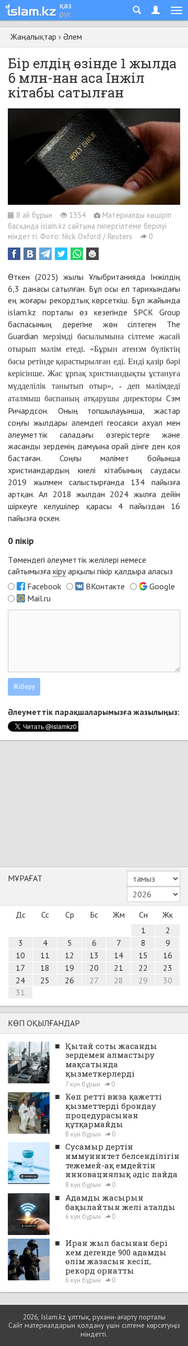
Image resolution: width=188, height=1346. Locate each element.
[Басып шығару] (92, 254)
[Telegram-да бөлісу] (45, 254)
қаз (66, 5)
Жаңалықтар (33, 36)
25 (45, 980)
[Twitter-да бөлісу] (61, 254)
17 (20, 967)
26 (69, 980)
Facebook (44, 586)
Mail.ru (39, 598)
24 (20, 980)
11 (45, 955)
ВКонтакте (105, 586)
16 (167, 955)
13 (94, 955)
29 (143, 980)
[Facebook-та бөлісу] (14, 254)
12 (69, 955)
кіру (59, 571)
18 (45, 967)
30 (167, 980)
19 (69, 967)
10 (20, 955)
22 (143, 967)
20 (94, 967)
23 (167, 967)
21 (118, 967)
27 (94, 980)
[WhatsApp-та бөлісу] (76, 254)
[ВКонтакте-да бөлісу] (30, 254)
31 (20, 992)
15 (143, 955)
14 (118, 955)
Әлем (72, 36)
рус (65, 13)
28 (118, 980)
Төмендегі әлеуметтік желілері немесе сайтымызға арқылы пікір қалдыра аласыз (90, 565)
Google (162, 586)
